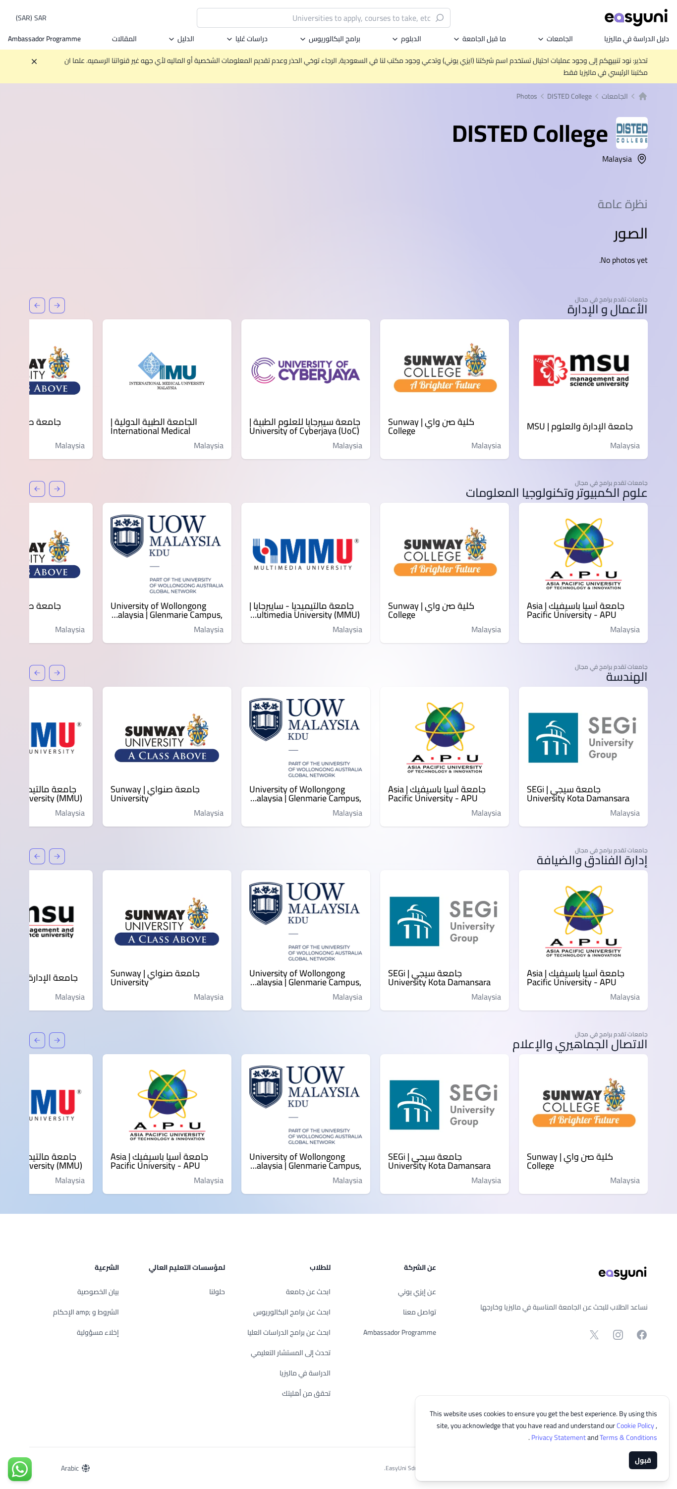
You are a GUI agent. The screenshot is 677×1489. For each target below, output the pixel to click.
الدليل (185, 39)
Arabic (70, 1468)
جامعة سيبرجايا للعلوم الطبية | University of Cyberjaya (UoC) (304, 426)
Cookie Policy (636, 1425)
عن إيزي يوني (417, 1291)
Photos (526, 96)
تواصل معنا (419, 1312)
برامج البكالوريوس (334, 39)
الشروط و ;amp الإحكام (86, 1312)
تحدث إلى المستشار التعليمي (291, 1352)
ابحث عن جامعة (308, 1291)
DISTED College (569, 96)
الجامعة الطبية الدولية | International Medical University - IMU (154, 426)
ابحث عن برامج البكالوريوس (292, 1312)
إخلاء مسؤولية (98, 1332)
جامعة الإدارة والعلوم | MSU (580, 426)
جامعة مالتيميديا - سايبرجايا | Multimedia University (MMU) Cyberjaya (304, 610)
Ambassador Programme (44, 39)
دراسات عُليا (251, 39)
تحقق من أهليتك (306, 1393)
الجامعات (560, 39)
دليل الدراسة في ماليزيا (636, 39)
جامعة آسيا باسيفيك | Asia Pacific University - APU (575, 610)
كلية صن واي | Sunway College (431, 426)
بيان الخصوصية (98, 1291)
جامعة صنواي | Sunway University (155, 794)
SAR (31, 18)
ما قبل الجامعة (484, 39)
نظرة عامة (623, 204)
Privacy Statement (559, 1437)
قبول (643, 1460)
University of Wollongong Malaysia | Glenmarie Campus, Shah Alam (167, 610)
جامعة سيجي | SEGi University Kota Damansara (578, 794)
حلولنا (217, 1291)
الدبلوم (411, 39)
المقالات (124, 39)
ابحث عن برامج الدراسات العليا (289, 1332)
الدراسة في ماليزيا (305, 1373)
